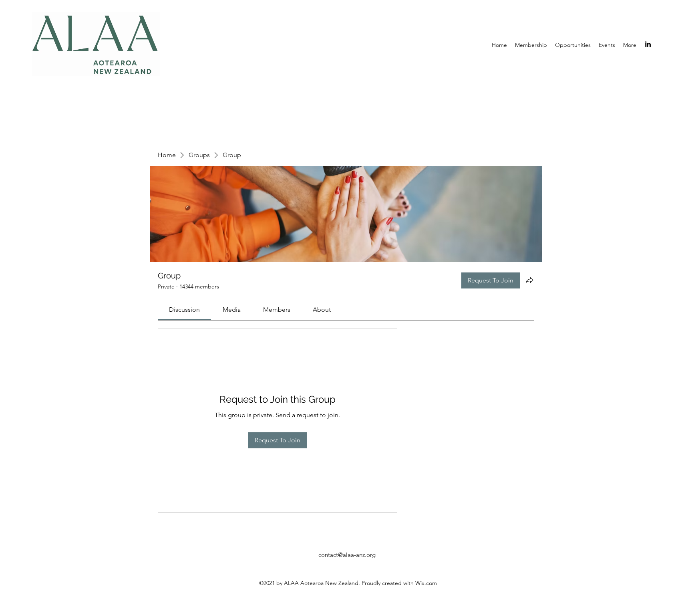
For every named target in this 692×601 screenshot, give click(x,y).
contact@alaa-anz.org (347, 555)
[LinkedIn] (648, 44)
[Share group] (529, 280)
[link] (184, 309)
